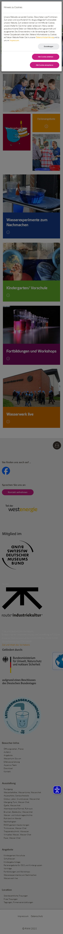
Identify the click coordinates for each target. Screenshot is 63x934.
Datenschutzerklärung (45, 37)
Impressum (14, 40)
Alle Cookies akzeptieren (44, 65)
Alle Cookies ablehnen (45, 57)
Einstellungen (48, 46)
